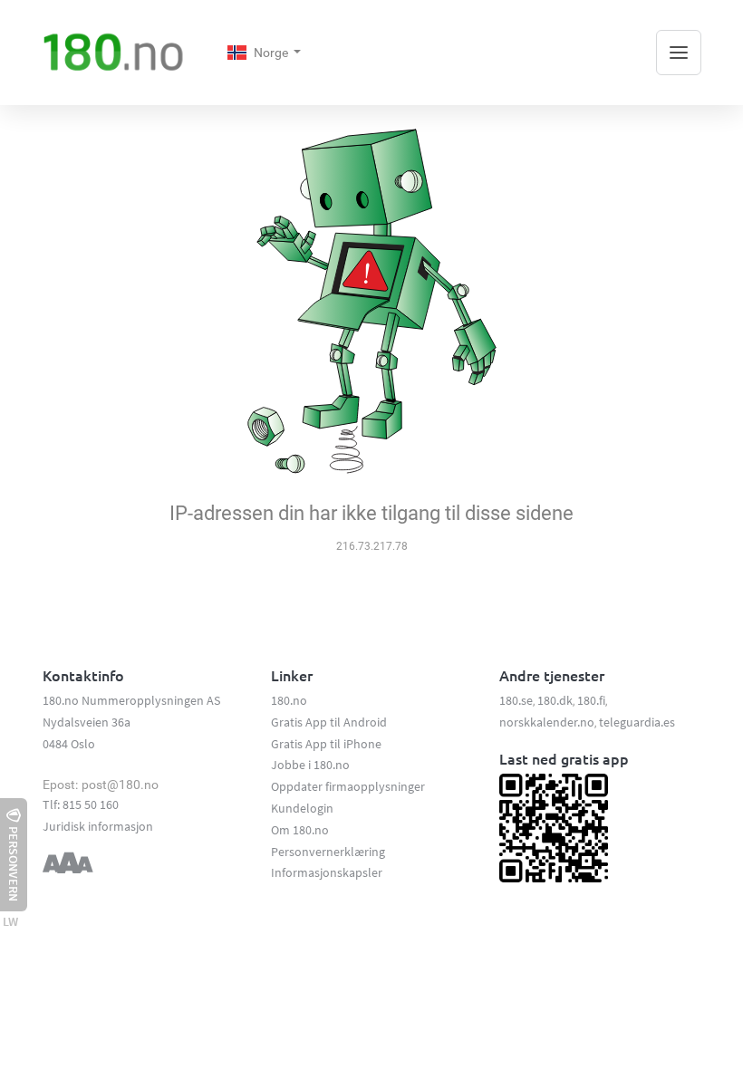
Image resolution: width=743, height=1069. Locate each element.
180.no (289, 700)
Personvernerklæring (328, 851)
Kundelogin (302, 808)
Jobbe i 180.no (310, 764)
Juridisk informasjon (98, 826)
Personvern (13, 863)
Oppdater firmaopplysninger (348, 786)
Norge (272, 52)
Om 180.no (300, 830)
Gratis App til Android (329, 722)
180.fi (591, 700)
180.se (516, 700)
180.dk (555, 700)
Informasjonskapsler (326, 872)
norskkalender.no (546, 722)
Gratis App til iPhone (326, 744)
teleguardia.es (637, 722)
